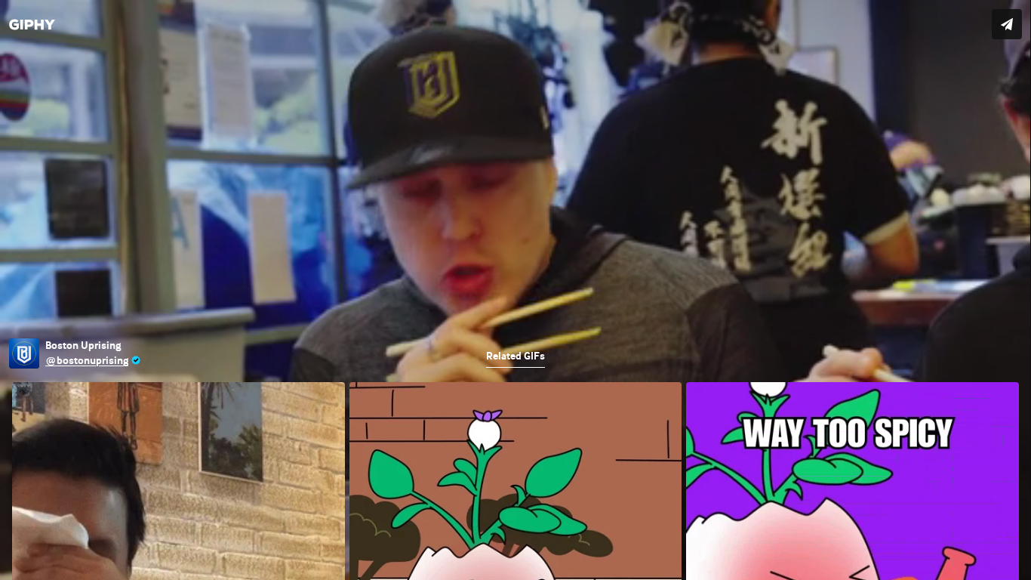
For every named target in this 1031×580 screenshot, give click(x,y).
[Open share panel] (1007, 24)
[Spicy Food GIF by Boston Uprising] (515, 290)
